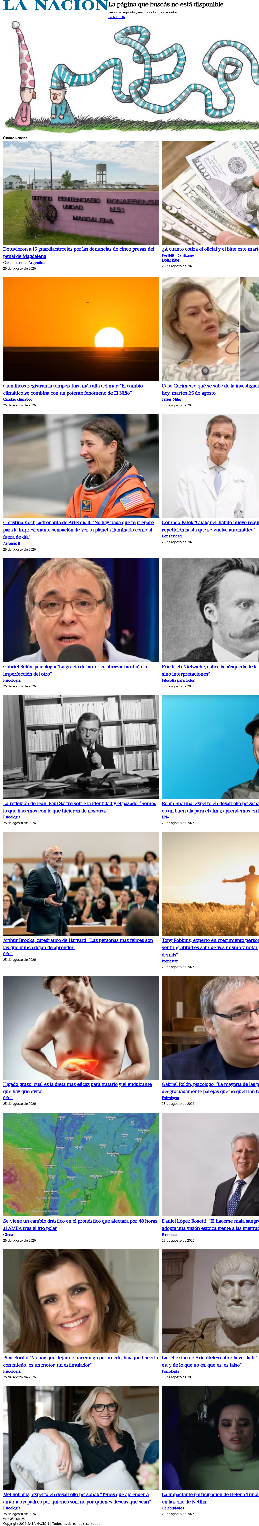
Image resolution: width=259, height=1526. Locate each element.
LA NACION (116, 17)
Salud (8, 954)
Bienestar (170, 961)
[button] (81, 193)
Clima (8, 1235)
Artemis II (11, 544)
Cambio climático (17, 400)
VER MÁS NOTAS (14, 1519)
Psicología (11, 681)
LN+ (165, 817)
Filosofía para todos (178, 681)
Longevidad (172, 536)
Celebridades (173, 1508)
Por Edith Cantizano (178, 255)
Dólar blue (170, 261)
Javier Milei (171, 400)
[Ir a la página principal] (55, 9)
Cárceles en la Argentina (24, 263)
